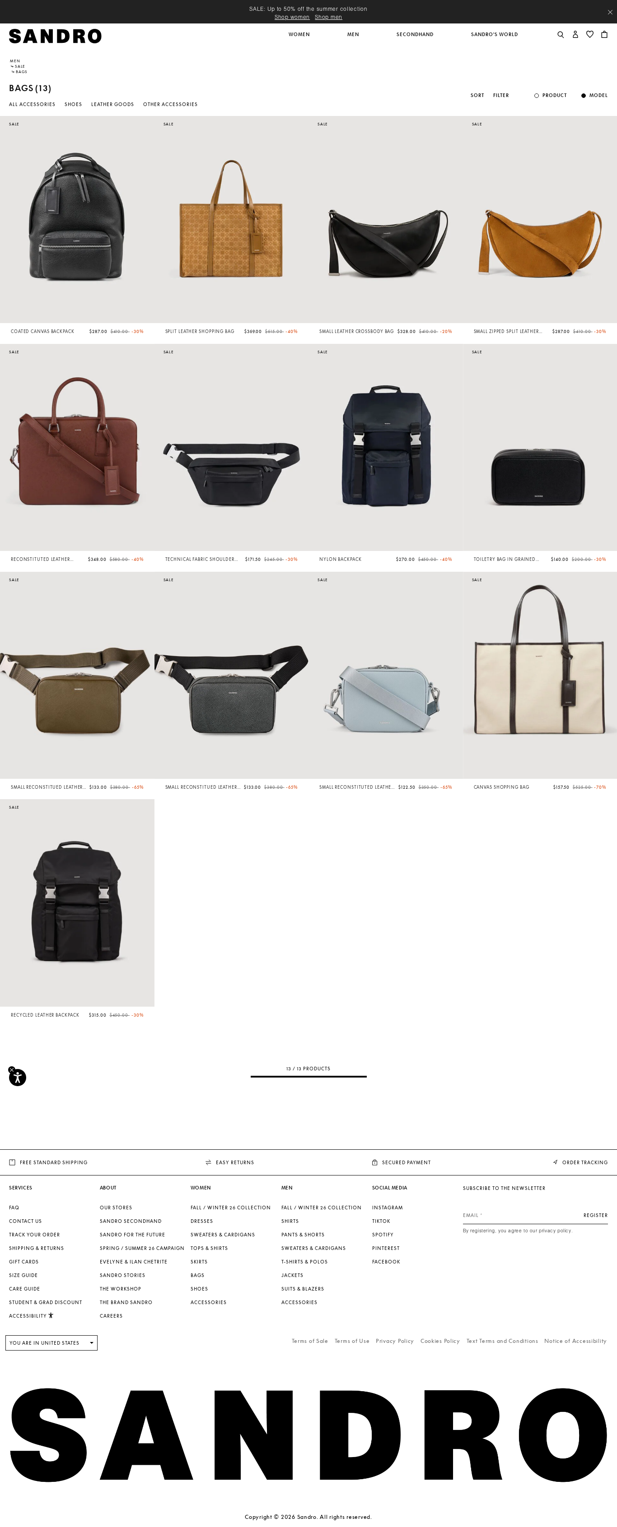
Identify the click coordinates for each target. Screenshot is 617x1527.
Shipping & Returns (36, 1248)
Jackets (292, 1275)
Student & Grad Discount (45, 1302)
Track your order (34, 1234)
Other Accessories (170, 104)
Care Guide (24, 1288)
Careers (111, 1316)
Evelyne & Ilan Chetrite (134, 1261)
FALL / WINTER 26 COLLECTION (231, 1207)
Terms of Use (352, 1340)
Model (598, 95)
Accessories (209, 1302)
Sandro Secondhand (131, 1221)
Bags (198, 1275)
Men (15, 61)
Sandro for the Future (132, 1234)
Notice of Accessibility (575, 1340)
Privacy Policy (395, 1340)
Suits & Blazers (302, 1288)
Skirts (199, 1261)
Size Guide (23, 1275)
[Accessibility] (17, 1077)
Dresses (202, 1221)
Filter (501, 95)
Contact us (25, 1221)
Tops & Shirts (209, 1248)
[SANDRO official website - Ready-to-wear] (55, 35)
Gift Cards (24, 1261)
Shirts (290, 1221)
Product (554, 95)
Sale (20, 66)
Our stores (116, 1207)
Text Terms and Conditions (502, 1340)
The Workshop (120, 1288)
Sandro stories (122, 1275)
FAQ (14, 1207)
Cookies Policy (440, 1340)
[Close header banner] (610, 12)
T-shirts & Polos (304, 1261)
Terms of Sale (310, 1340)
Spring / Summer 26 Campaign (142, 1248)
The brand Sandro (126, 1302)
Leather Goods (112, 104)
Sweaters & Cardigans (223, 1234)
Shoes (73, 104)
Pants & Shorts (303, 1234)
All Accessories (32, 104)
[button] (300, 39)
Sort (477, 95)
